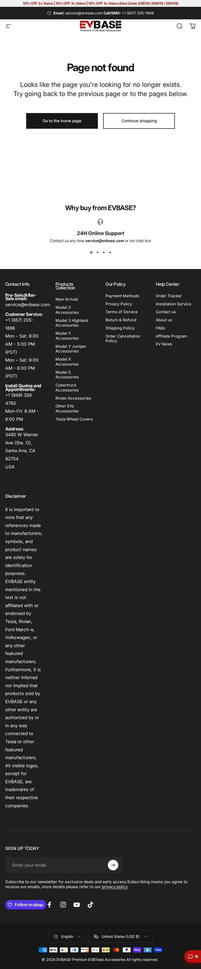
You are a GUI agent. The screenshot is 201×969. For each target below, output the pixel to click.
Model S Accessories (67, 375)
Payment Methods (122, 296)
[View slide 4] (110, 252)
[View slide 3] (103, 252)
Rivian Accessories (73, 398)
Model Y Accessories (67, 336)
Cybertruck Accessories (67, 388)
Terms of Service (121, 312)
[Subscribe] (113, 865)
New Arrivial (66, 299)
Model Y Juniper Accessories (70, 349)
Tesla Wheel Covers (74, 419)
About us (164, 320)
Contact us (166, 312)
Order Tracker (169, 296)
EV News (164, 344)
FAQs (160, 328)
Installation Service (173, 304)
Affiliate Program (171, 336)
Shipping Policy (120, 328)
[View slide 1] (91, 252)
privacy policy (115, 886)
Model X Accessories (67, 362)
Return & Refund (120, 320)
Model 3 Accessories (67, 310)
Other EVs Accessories (67, 408)
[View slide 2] (97, 252)
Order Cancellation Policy (123, 339)
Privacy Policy (118, 304)
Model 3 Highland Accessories (71, 323)
